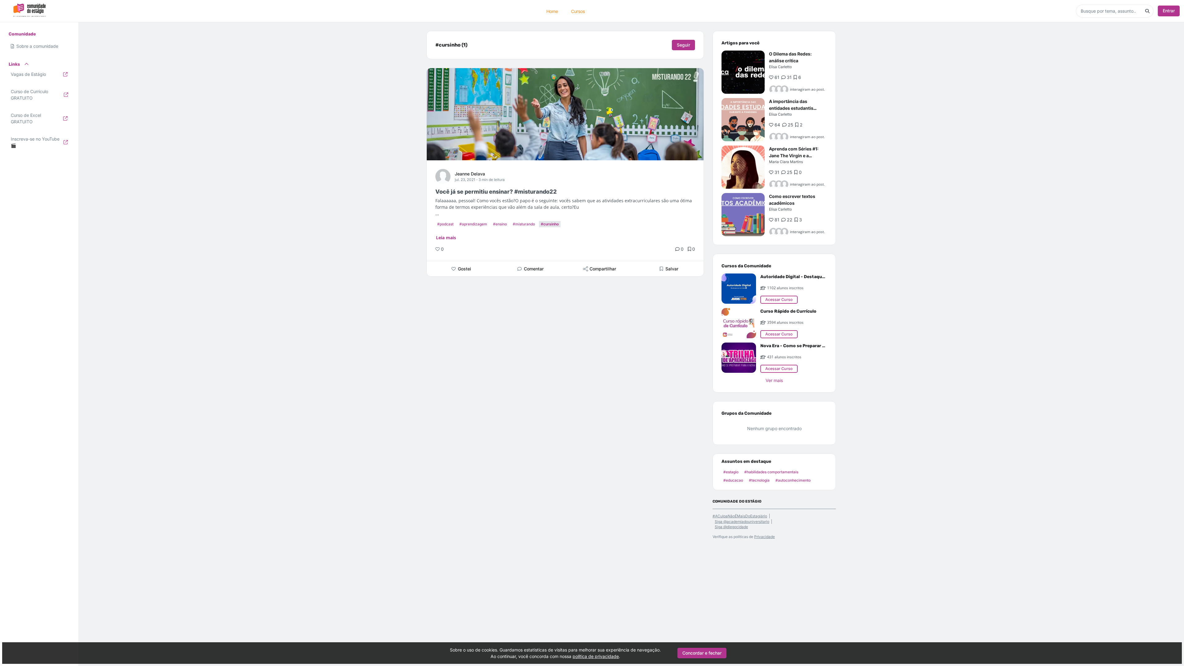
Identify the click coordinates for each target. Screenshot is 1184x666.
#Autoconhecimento (793, 480)
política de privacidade (596, 656)
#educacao (733, 480)
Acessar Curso (779, 299)
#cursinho (550, 224)
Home (552, 11)
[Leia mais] (743, 72)
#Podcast (445, 224)
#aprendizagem (473, 224)
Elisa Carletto (780, 66)
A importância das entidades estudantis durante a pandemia (791, 108)
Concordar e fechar (702, 653)
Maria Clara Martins (786, 161)
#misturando (524, 224)
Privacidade (764, 536)
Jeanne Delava (470, 173)
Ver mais (774, 380)
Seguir (683, 44)
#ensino (500, 224)
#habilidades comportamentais (771, 472)
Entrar (1169, 10)
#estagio (730, 472)
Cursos (578, 11)
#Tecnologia (759, 480)
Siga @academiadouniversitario (742, 521)
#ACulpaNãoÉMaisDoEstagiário (740, 516)
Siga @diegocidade (731, 526)
